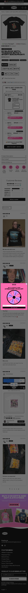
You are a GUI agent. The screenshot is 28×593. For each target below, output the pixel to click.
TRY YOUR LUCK (14, 307)
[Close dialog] (26, 284)
